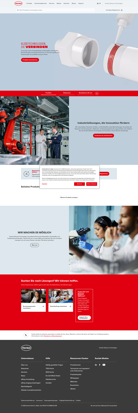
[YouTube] (104, 365)
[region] (70, 177)
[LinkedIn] (96, 365)
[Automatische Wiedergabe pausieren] (97, 93)
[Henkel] (26, 348)
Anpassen (44, 183)
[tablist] (67, 93)
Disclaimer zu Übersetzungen (52, 336)
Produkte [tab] (48, 93)
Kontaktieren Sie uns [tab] (85, 93)
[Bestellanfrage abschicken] (60, 300)
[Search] (18, 10)
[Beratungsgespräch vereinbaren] (33, 300)
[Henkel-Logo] (19, 3)
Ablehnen (79, 184)
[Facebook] (100, 365)
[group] (69, 54)
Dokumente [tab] (67, 93)
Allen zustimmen (91, 184)
